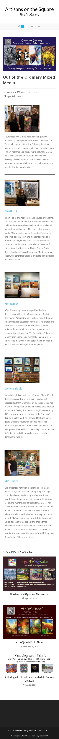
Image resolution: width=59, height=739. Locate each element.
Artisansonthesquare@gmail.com (22, 730)
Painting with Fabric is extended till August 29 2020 (29, 679)
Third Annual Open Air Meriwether (29, 594)
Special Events (15, 96)
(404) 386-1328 (45, 730)
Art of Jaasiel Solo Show (29, 642)
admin (10, 92)
